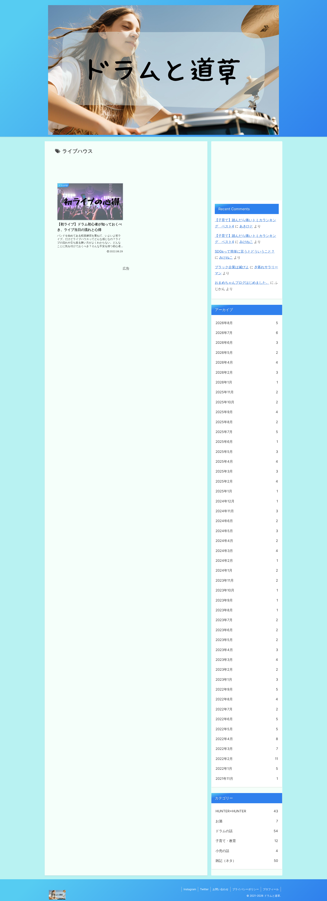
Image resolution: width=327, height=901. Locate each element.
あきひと (246, 226)
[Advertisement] (126, 165)
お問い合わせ (220, 889)
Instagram (190, 889)
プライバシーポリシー (245, 889)
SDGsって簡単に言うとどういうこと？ (245, 251)
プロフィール (271, 889)
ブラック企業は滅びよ (232, 267)
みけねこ (246, 242)
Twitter (204, 889)
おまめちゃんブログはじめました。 (242, 283)
